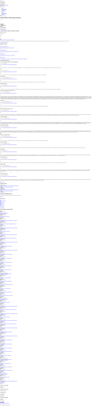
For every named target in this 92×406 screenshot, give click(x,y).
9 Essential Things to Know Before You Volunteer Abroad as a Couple (8, 309)
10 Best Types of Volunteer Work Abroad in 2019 (6, 273)
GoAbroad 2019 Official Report (4, 274)
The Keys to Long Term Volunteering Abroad (5, 277)
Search (1, 29)
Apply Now (1, 196)
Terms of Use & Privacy (3, 403)
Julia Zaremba (1, 270)
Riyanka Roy (1, 224)
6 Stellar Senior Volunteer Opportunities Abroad (5, 269)
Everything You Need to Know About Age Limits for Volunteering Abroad (8, 327)
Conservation (10, 185)
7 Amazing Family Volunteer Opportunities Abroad (6, 262)
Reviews (5, 29)
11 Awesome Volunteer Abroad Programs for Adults (6, 258)
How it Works (1, 5)
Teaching (17, 185)
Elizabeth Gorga (2, 281)
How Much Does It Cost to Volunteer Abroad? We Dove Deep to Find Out (8, 313)
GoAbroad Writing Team (3, 228)
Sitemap (8, 403)
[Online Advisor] (0, 383)
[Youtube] (2, 402)
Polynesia (3, 10)
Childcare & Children (14, 185)
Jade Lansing (1, 278)
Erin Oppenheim (2, 266)
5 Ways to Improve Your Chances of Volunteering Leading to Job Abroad (8, 220)
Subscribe (2, 387)
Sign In (1, 6)
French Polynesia (2, 188)
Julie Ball (1, 317)
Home (2, 8)
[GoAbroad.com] (1, 0)
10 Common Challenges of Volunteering (4, 216)
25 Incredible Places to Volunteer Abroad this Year (6, 265)
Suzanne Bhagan (2, 344)
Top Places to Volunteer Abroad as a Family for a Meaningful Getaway (8, 323)
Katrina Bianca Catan (2, 235)
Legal (6, 403)
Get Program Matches (5, 5)
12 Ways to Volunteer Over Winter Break (5, 231)
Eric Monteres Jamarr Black (3, 213)
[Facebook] (0, 402)
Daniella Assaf (2, 348)
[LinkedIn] (3, 402)
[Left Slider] (0, 210)
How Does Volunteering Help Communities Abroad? (6, 254)
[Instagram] (1, 402)
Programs (3, 29)
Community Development (3, 185)
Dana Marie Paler (2, 250)
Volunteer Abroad (4, 13)
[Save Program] (1, 32)
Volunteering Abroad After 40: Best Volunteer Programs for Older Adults (8, 234)
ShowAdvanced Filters (3, 25)
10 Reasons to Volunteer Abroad (4, 298)
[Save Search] (1, 15)
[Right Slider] (1, 210)
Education (7, 185)
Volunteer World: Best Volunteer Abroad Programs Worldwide (10, 64)
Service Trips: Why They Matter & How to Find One (6, 284)
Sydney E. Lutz (2, 302)
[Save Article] (1, 211)
